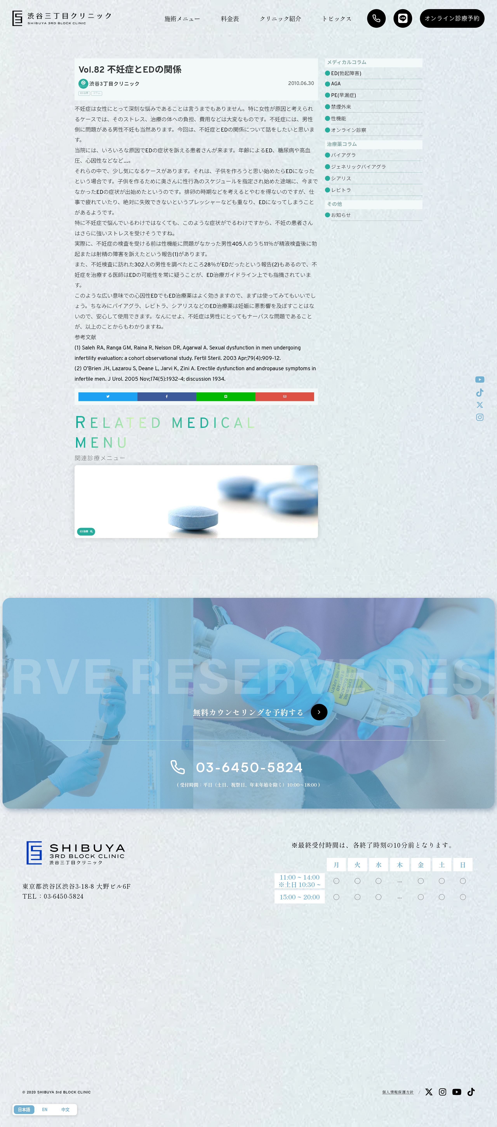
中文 (65, 1109)
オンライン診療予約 (452, 18)
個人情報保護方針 (398, 1091)
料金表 (230, 18)
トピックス (336, 18)
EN (44, 1109)
